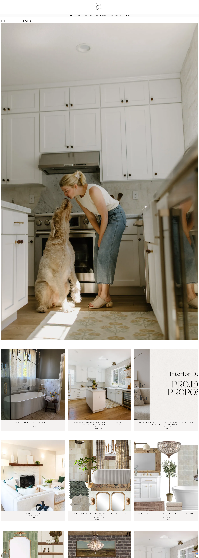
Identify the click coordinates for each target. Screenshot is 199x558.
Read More (33, 426)
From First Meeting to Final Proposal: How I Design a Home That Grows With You (166, 423)
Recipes (78, 15)
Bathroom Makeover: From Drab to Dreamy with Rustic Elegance (166, 514)
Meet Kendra (115, 15)
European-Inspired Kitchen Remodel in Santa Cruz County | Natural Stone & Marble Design (99, 423)
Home (70, 15)
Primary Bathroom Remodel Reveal (33, 423)
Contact (127, 15)
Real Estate (88, 15)
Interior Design (101, 15)
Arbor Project (33, 514)
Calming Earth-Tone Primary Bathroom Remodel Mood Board (99, 514)
